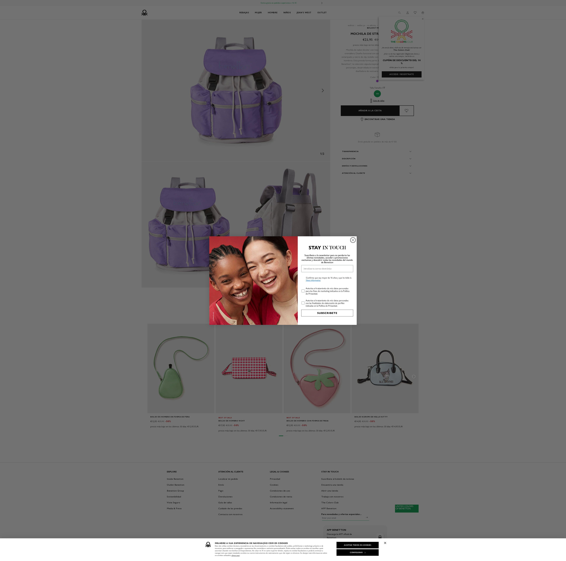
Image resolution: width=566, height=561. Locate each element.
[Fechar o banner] (385, 543)
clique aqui (236, 555)
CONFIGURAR (356, 552)
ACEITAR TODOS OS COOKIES (357, 545)
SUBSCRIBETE (327, 313)
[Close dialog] (353, 240)
